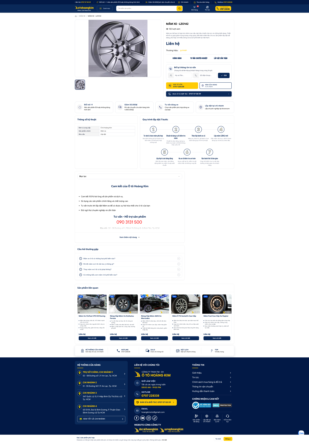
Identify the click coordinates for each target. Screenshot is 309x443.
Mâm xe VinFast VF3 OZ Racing (92, 316)
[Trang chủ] (76, 16)
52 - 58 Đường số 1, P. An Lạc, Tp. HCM (100, 376)
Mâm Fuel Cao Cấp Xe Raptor (216, 316)
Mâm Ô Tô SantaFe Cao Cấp (184, 316)
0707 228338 (150, 395)
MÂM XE (82, 16)
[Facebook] (136, 418)
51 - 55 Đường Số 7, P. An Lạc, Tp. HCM (99, 386)
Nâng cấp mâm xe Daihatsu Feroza (122, 317)
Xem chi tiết (92, 338)
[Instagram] (148, 418)
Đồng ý (228, 439)
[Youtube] (142, 418)
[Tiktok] (154, 418)
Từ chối (218, 439)
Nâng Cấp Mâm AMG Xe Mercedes (151, 317)
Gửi (225, 75)
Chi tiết (164, 440)
